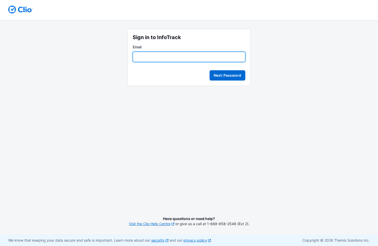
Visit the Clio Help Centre (149, 224)
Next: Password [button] (227, 75)
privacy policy (195, 240)
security (158, 240)
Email (137, 47)
